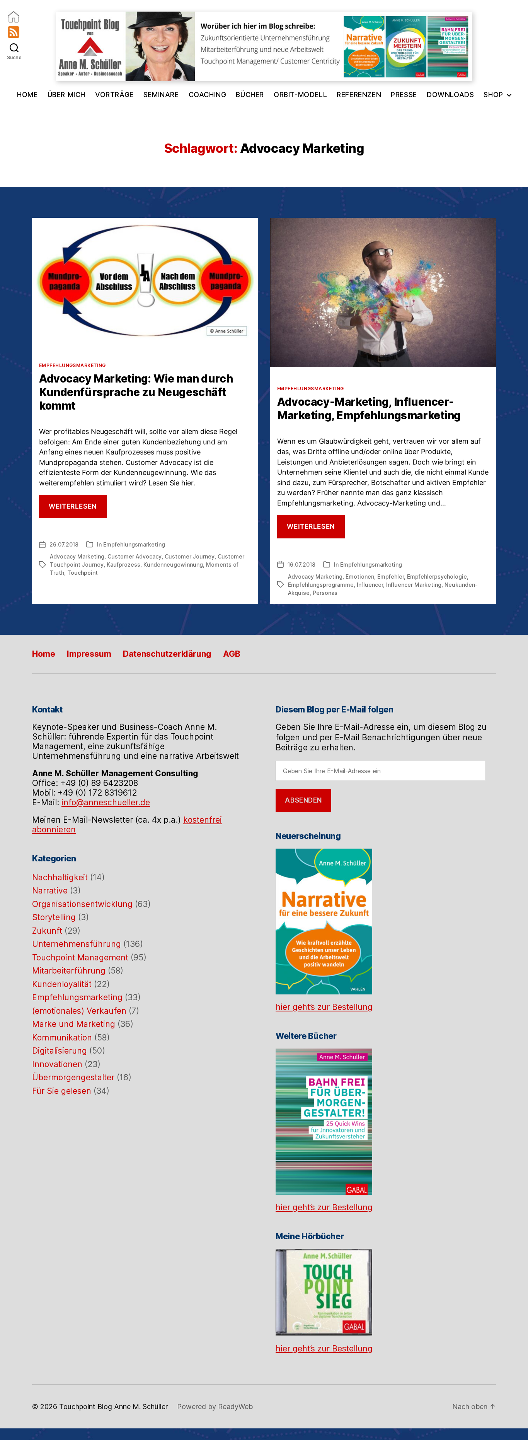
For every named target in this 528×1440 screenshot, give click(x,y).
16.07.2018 (301, 564)
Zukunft (47, 931)
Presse (404, 95)
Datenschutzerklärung (167, 654)
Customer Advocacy (134, 556)
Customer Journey (190, 556)
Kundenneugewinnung (173, 564)
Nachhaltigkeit (60, 877)
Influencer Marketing (413, 584)
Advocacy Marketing (77, 556)
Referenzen (359, 95)
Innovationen (57, 1064)
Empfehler (390, 576)
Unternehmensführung (76, 944)
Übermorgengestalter (73, 1077)
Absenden (303, 800)
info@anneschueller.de (105, 802)
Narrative (50, 890)
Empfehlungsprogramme (321, 584)
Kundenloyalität (62, 984)
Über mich (66, 95)
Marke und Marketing (73, 1024)
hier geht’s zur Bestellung (324, 1007)
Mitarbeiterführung (69, 970)
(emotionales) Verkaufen (79, 1011)
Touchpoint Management (80, 957)
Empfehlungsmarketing (72, 365)
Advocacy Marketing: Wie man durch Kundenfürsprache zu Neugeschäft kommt (136, 392)
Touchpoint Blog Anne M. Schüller (113, 1406)
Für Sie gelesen (61, 1091)
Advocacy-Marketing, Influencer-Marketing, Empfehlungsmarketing (369, 408)
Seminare (161, 95)
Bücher (250, 95)
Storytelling (54, 917)
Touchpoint (82, 572)
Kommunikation (62, 1037)
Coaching (208, 95)
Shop (493, 95)
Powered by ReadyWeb (215, 1406)
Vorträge (114, 95)
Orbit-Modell (300, 95)
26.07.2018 (63, 544)
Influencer (370, 584)
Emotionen (360, 576)
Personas (325, 592)
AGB (231, 654)
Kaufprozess (123, 564)
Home (27, 95)
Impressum (89, 654)
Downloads (450, 95)
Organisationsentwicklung (82, 904)
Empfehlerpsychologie (437, 576)
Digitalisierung (59, 1051)
